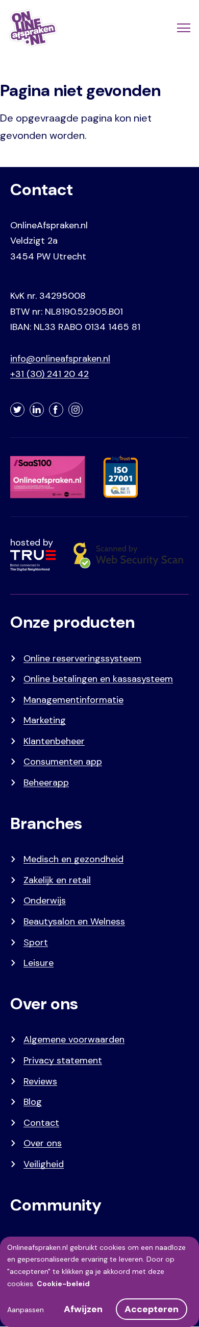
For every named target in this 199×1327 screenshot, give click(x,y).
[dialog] (99, 1282)
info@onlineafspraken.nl (60, 358)
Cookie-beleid (63, 1283)
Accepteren (152, 1309)
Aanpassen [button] (25, 1309)
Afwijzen (83, 1309)
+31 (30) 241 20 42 (49, 374)
